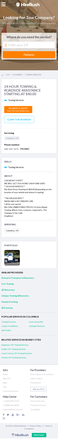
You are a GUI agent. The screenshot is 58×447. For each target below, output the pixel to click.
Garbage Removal (36, 326)
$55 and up (7, 307)
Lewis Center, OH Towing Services (16, 353)
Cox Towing (7, 283)
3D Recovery (8, 289)
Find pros (29, 54)
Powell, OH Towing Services (13, 357)
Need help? (39, 435)
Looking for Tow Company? (29, 17)
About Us (7, 378)
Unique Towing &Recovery (15, 295)
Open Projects (36, 378)
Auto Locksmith (36, 322)
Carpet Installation (9, 326)
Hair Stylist (6, 330)
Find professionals (38, 405)
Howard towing (9, 301)
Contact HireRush (10, 391)
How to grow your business (42, 374)
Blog (4, 382)
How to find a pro (37, 401)
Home (5, 374)
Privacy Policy (36, 426)
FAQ (5, 387)
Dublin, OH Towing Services (13, 349)
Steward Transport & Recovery (17, 277)
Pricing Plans (35, 382)
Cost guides (35, 409)
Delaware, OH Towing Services (15, 345)
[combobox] (29, 45)
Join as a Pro (38, 389)
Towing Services (8, 322)
